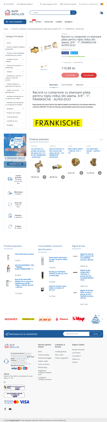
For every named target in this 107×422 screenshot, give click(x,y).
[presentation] (100, 139)
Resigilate (10, 125)
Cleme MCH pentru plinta (24, 254)
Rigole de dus (78, 246)
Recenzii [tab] (79, 84)
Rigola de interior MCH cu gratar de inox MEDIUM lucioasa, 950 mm (87, 257)
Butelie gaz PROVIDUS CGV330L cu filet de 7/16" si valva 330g (58, 273)
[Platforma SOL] (14, 395)
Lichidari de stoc (12, 121)
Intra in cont (93, 4)
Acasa (6, 29)
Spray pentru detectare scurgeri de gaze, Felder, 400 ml (58, 259)
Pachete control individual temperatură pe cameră (14, 54)
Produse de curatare (13, 113)
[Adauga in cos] (44, 177)
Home (9, 43)
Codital (70, 146)
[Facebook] (5, 410)
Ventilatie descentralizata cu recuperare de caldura (14, 104)
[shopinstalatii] (15, 12)
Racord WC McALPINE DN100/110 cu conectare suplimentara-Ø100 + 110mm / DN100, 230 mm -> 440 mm (24, 283)
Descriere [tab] (53, 84)
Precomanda (89, 75)
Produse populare (13, 246)
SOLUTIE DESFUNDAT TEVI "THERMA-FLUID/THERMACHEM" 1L (24, 267)
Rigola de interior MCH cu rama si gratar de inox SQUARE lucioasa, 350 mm (86, 294)
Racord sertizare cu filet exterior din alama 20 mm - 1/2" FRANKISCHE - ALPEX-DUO (56, 153)
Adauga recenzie (66, 49)
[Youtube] (10, 410)
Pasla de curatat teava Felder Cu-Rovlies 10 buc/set (57, 288)
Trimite (95, 334)
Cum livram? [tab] (67, 84)
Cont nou (84, 4)
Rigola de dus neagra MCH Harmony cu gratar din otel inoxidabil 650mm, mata (87, 275)
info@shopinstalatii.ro (22, 359)
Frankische (64, 34)
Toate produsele (12, 117)
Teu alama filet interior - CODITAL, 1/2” (93, 151)
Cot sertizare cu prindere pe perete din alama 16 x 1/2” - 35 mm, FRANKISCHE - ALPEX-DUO (38, 153)
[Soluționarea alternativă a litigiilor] (14, 387)
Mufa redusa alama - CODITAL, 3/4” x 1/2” (75, 151)
